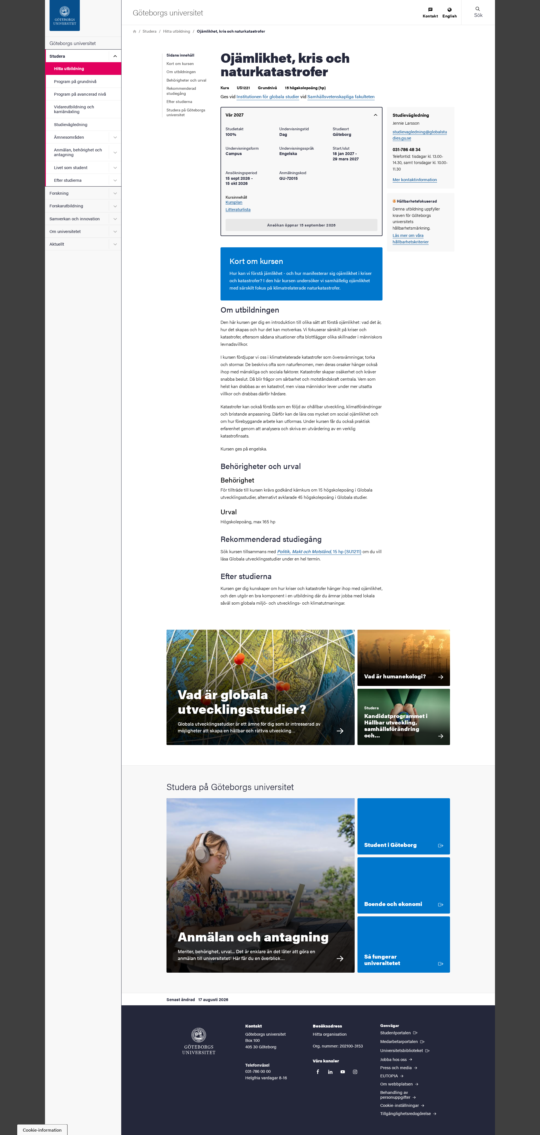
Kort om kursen (180, 63)
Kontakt (430, 16)
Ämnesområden (69, 137)
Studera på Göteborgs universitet (185, 112)
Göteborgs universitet (73, 42)
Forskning (59, 193)
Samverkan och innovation (75, 218)
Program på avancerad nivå (80, 94)
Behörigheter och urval (186, 80)
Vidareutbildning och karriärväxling (74, 109)
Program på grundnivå (75, 81)
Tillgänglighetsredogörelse (406, 1113)
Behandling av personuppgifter (395, 1094)
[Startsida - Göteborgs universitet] (83, 18)
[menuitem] (430, 13)
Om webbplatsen (397, 1084)
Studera (57, 56)
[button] (478, 12)
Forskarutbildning (66, 205)
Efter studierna (68, 180)
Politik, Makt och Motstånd (304, 551)
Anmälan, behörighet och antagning (78, 152)
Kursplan (234, 202)
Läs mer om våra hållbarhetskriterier (411, 238)
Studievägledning (70, 124)
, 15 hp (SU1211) (346, 551)
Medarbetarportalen (403, 1041)
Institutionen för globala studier (268, 96)
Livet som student (70, 167)
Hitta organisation (330, 1034)
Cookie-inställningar (400, 1105)
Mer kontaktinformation (415, 179)
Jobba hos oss (394, 1059)
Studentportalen (399, 1032)
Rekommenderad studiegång (181, 90)
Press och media (396, 1067)
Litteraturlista (238, 209)
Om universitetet (65, 231)
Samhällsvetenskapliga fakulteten (341, 96)
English (449, 16)
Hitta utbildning (69, 68)
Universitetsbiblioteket (405, 1050)
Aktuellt (57, 244)
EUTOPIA (389, 1075)
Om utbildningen (181, 71)
